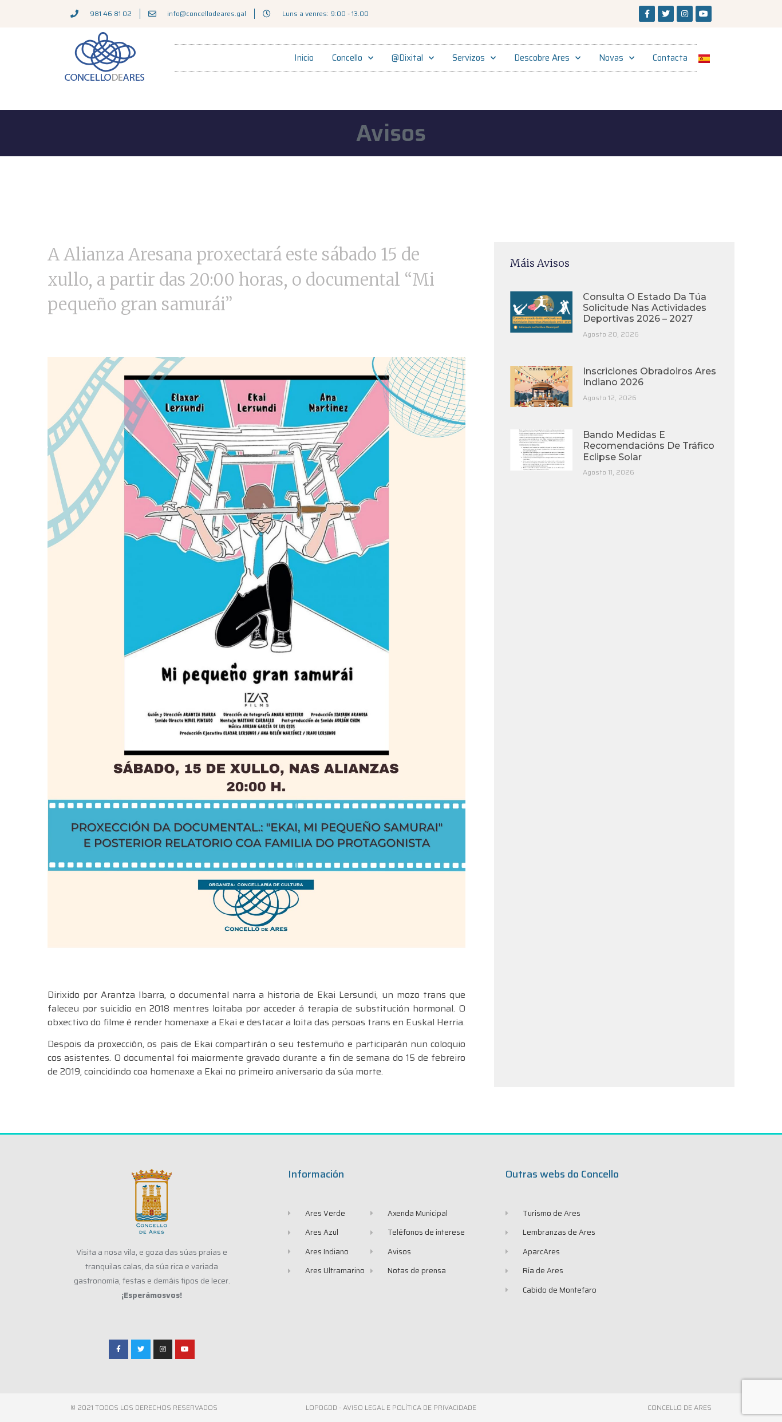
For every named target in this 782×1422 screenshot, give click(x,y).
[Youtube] (704, 14)
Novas (611, 58)
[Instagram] (685, 14)
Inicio (304, 58)
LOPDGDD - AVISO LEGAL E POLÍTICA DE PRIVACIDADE (391, 1407)
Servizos (468, 58)
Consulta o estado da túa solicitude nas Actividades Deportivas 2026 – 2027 (644, 307)
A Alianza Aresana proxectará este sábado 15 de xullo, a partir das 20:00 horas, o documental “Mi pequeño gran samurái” (241, 279)
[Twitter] (666, 14)
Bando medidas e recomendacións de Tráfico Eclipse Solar (648, 445)
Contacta (670, 58)
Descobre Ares (542, 58)
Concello (347, 58)
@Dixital (407, 58)
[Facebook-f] (647, 14)
